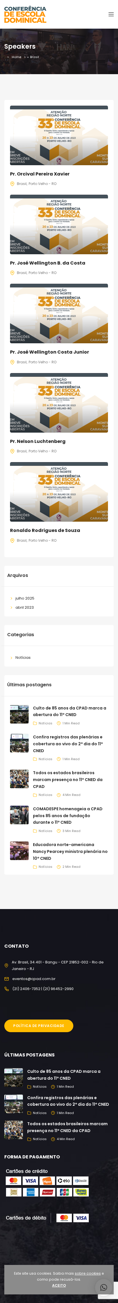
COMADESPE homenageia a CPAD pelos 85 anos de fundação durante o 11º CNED (68, 815)
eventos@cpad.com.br (34, 978)
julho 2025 (24, 598)
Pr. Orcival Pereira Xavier (40, 174)
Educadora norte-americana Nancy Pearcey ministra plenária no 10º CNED (70, 851)
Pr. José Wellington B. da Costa (47, 263)
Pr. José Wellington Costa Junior (49, 352)
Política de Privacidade (38, 1025)
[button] (103, 1287)
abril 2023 (24, 607)
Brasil (22, 183)
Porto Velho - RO (42, 183)
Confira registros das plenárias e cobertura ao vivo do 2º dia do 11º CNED (68, 744)
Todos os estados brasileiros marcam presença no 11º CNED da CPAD (68, 779)
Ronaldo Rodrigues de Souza (45, 530)
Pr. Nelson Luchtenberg (38, 441)
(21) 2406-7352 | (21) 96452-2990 (43, 988)
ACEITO (59, 1285)
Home (16, 57)
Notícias (23, 657)
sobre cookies (88, 1273)
